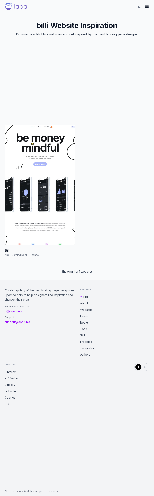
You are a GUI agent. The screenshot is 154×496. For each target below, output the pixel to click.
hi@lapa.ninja (13, 311)
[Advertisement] (77, 86)
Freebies (86, 341)
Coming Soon (20, 254)
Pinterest (10, 372)
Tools (84, 329)
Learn (84, 316)
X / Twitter (11, 378)
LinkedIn (10, 391)
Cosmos (10, 397)
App (7, 254)
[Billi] (40, 185)
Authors (85, 354)
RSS (7, 404)
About (84, 303)
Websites (86, 309)
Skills (83, 335)
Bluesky (10, 384)
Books (84, 322)
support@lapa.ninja (17, 322)
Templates (87, 348)
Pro (85, 296)
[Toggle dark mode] (139, 6)
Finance (34, 254)
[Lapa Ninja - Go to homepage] (16, 6)
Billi (7, 250)
